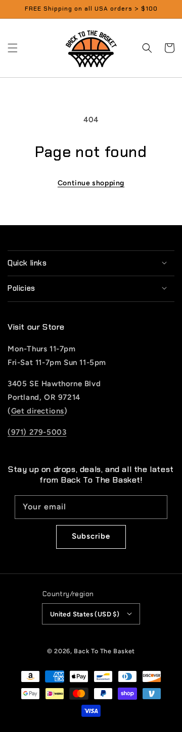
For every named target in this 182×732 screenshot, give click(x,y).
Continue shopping (91, 183)
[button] (13, 48)
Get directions (37, 410)
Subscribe (91, 536)
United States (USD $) (84, 614)
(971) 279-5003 (37, 432)
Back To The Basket (104, 651)
